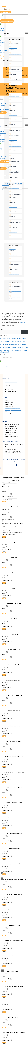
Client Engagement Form (11, 85)
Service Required (6, 482)
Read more (22, 322)
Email (3, 491)
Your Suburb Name (6, 496)
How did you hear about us (8, 529)
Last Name (5, 489)
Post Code (4, 499)
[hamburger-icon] (26, 33)
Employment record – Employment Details (16, 88)
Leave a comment (10, 325)
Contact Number (6, 494)
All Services (6, 33)
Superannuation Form (11, 91)
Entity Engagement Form (11, 87)
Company (4, 325)
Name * (4, 544)
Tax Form (8, 72)
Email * (4, 547)
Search (1, 329)
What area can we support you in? (10, 519)
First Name (5, 486)
